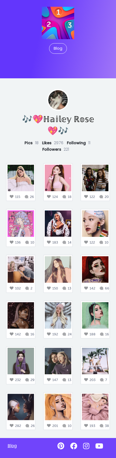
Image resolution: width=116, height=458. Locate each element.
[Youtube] (99, 446)
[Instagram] (86, 446)
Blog (58, 48)
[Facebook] (73, 446)
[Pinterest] (60, 446)
